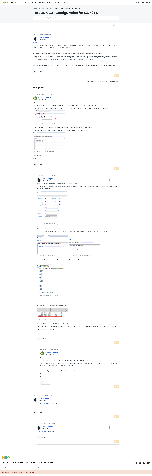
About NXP (5, 462)
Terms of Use (10, 467)
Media (28, 462)
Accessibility (36, 467)
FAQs (142, 2)
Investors (21, 462)
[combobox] (82, 18)
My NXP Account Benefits (47, 462)
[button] (109, 39)
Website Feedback (44, 467)
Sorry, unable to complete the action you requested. (17, 472)
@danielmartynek (49, 403)
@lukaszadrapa (38, 403)
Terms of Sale (17, 467)
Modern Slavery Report (26, 467)
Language (135, 2)
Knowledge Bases (38, 2)
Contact (34, 462)
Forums (27, 2)
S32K (51, 8)
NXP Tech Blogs (51, 2)
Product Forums (43, 8)
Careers (13, 462)
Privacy (4, 467)
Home (35, 8)
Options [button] (114, 25)
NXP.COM (61, 2)
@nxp (35, 43)
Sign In (148, 2)
